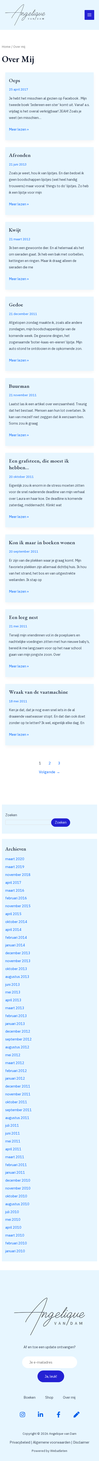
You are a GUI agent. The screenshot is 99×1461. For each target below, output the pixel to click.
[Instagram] (22, 1414)
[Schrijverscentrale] (76, 1414)
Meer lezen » (19, 129)
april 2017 (13, 882)
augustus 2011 (17, 1117)
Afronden (20, 155)
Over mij (69, 1397)
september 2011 (18, 1110)
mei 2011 (12, 1141)
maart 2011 (14, 1157)
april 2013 (13, 1000)
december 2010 (17, 1180)
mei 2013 (12, 992)
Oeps (14, 80)
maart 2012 (14, 1063)
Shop (49, 1397)
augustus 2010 (17, 1204)
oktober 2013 (16, 968)
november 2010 (18, 1188)
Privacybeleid (20, 1442)
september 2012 (18, 1039)
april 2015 (13, 914)
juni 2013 (12, 984)
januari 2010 (15, 1251)
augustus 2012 (17, 1047)
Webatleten (58, 1451)
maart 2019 (14, 866)
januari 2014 (15, 945)
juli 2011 (12, 1125)
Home (6, 46)
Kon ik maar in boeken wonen (42, 542)
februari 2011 (16, 1164)
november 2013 (18, 961)
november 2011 (18, 1094)
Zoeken (11, 815)
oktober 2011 (16, 1102)
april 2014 (13, 929)
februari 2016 (16, 898)
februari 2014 (16, 937)
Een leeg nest (23, 617)
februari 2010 (16, 1243)
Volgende (49, 771)
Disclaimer (81, 1442)
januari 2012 (15, 1078)
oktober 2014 (16, 921)
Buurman (19, 386)
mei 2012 (12, 1055)
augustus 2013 (17, 976)
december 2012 (17, 1031)
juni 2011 (12, 1133)
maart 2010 (14, 1235)
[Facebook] (58, 1414)
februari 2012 (16, 1070)
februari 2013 (16, 1015)
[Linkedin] (40, 1414)
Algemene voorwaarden (51, 1442)
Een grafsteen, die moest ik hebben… (39, 464)
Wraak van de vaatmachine (38, 691)
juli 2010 (12, 1212)
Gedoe (16, 304)
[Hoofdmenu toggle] (89, 15)
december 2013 (17, 953)
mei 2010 (12, 1219)
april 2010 (13, 1227)
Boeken (30, 1397)
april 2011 (13, 1149)
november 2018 (18, 874)
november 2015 (18, 906)
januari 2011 (15, 1172)
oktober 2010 (16, 1196)
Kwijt (15, 229)
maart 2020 (14, 859)
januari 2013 (15, 1023)
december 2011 (17, 1086)
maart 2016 (14, 890)
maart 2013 (14, 1008)
